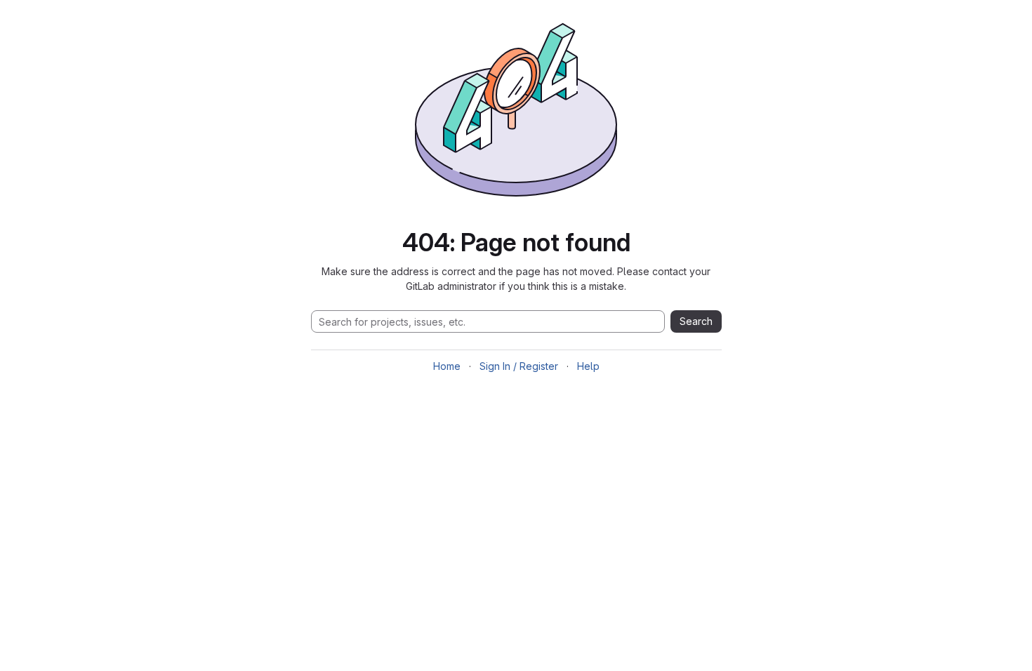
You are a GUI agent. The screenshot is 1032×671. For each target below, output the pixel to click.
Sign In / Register (518, 366)
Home (447, 366)
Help (588, 366)
